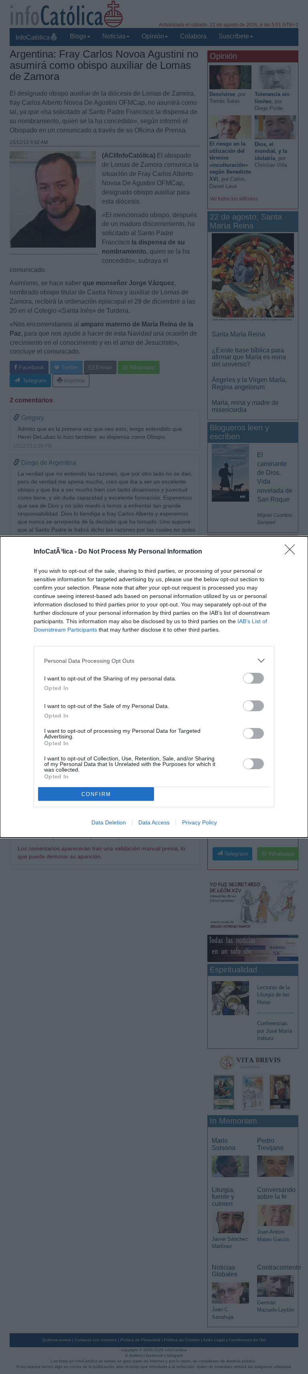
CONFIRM (96, 794)
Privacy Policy (199, 822)
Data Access (154, 822)
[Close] (292, 552)
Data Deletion (108, 822)
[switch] (253, 678)
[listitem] (154, 660)
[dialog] (154, 687)
